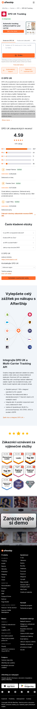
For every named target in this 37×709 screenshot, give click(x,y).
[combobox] (18, 267)
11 (33, 156)
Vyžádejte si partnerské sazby (18, 278)
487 (34, 149)
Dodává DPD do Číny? (9, 237)
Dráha (20, 55)
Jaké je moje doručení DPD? (11, 247)
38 (33, 164)
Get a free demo (12, 31)
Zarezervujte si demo (18, 520)
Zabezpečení (20, 699)
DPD (18, 8)
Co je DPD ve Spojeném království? (13, 233)
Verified (19, 169)
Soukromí (4, 699)
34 (34, 152)
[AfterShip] (8, 2)
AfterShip (5, 8)
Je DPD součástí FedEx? (10, 242)
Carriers (12, 8)
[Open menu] (33, 2)
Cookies (28, 699)
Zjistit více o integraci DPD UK (14, 417)
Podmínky (12, 699)
